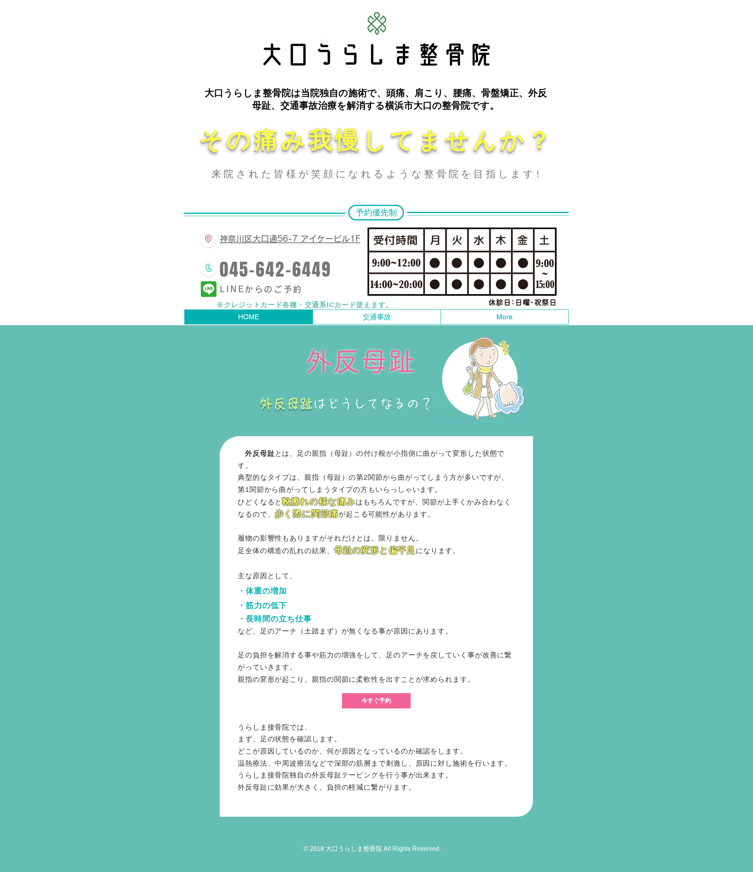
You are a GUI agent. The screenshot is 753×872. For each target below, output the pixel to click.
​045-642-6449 (275, 269)
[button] (376, 212)
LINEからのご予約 (261, 289)
